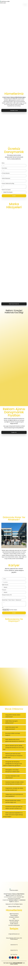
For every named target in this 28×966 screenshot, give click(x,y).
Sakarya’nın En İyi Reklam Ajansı (14, 904)
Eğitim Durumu (5, 584)
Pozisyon (4, 589)
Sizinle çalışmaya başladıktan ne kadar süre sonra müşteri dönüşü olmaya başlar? (13, 814)
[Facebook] (10, 957)
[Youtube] (15, 957)
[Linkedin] (18, 957)
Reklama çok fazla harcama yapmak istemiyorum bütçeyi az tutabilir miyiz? (12, 755)
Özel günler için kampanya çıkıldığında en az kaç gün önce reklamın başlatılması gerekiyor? (12, 763)
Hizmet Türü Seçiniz (6, 189)
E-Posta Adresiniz (6, 173)
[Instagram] (12, 957)
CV (2, 607)
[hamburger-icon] (25, 2)
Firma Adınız (4, 168)
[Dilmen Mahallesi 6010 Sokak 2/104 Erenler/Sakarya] (14, 936)
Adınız (3, 163)
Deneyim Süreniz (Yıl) (7, 594)
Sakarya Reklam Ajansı (14, 906)
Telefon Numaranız (6, 178)
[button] (1, 639)
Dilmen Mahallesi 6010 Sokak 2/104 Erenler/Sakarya (14, 938)
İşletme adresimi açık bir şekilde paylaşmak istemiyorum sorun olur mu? (13, 747)
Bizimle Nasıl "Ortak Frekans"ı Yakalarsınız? (11, 600)
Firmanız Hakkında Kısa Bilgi (8, 183)
